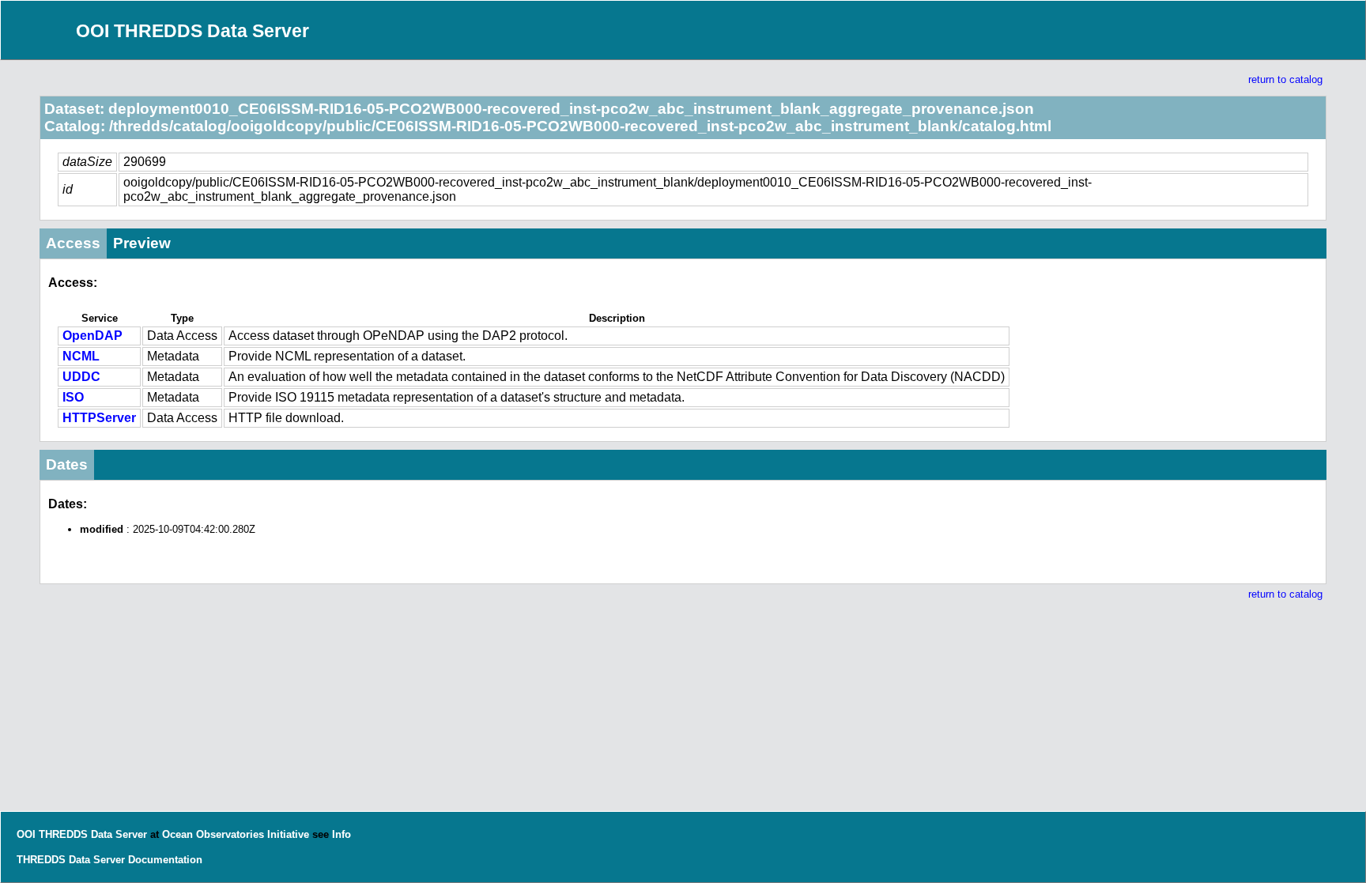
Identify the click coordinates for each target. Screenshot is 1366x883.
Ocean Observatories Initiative (235, 834)
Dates (67, 464)
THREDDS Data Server (71, 860)
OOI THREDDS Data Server (192, 31)
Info (341, 834)
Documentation (165, 860)
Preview (142, 243)
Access (73, 243)
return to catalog (1285, 79)
